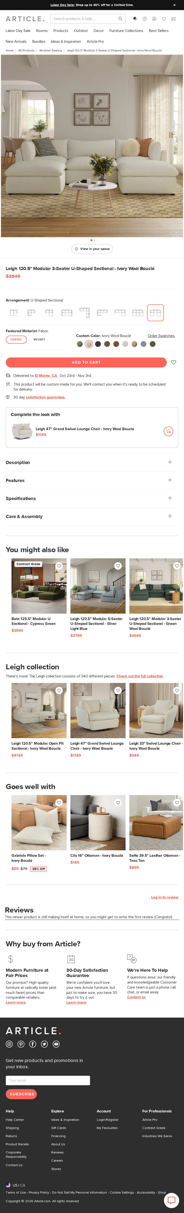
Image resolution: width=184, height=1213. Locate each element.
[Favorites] (164, 19)
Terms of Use (16, 1192)
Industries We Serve (157, 1136)
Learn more (16, 1002)
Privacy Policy (39, 1192)
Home (10, 50)
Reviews (57, 1152)
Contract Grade (153, 1128)
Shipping (12, 1128)
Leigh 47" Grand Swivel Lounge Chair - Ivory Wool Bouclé (85, 429)
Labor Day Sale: (63, 5)
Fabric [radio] (16, 339)
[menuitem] (18, 30)
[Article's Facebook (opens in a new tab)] (32, 1045)
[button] (145, 19)
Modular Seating (51, 50)
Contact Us (14, 1165)
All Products (26, 50)
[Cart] (173, 19)
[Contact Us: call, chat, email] (145, 19)
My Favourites (107, 1128)
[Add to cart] (168, 431)
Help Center (15, 1120)
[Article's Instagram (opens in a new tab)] (9, 1045)
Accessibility (146, 1192)
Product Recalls (17, 1144)
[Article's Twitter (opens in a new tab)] (44, 1045)
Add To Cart (86, 362)
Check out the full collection (139, 676)
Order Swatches (161, 336)
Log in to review (164, 897)
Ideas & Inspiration (65, 1120)
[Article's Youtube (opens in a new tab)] (56, 1045)
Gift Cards (58, 1128)
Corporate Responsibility (16, 1155)
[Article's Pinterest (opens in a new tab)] (20, 1045)
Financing (58, 1136)
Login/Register (107, 1120)
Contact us (136, 997)
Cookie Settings (122, 1192)
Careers (57, 1160)
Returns (11, 1136)
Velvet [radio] (39, 339)
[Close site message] (174, 5)
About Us (58, 1144)
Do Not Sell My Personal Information (79, 1192)
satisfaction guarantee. (45, 397)
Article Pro (149, 1120)
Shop (162, 1192)
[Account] (154, 19)
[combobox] (135, 19)
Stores (56, 1169)
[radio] (14, 313)
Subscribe (22, 1094)
